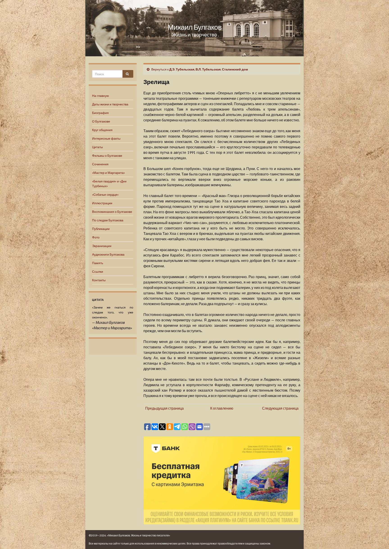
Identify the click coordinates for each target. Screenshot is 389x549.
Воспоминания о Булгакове (112, 211)
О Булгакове (101, 121)
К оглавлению (221, 408)
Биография (100, 113)
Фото (96, 237)
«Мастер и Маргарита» (108, 173)
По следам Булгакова (107, 220)
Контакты (99, 280)
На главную (100, 96)
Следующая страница (280, 408)
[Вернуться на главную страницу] (194, 28)
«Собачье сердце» (105, 194)
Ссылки (97, 271)
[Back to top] (378, 538)
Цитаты (97, 147)
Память (97, 263)
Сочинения (100, 164)
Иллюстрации (102, 203)
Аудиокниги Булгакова (108, 254)
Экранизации (101, 246)
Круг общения (102, 130)
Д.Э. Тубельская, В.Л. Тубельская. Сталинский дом (208, 69)
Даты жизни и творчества (110, 104)
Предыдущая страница (164, 408)
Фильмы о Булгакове (107, 155)
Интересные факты (106, 138)
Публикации (101, 229)
